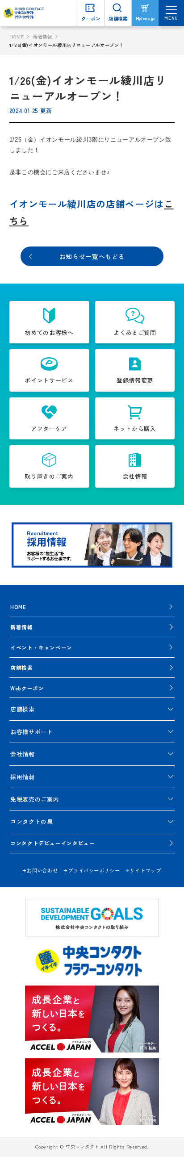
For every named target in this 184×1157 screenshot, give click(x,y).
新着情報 (42, 36)
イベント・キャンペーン (41, 647)
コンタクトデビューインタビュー (52, 843)
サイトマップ (145, 870)
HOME (16, 36)
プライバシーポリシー (94, 870)
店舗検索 (21, 667)
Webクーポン (27, 688)
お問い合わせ (42, 870)
